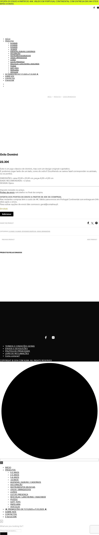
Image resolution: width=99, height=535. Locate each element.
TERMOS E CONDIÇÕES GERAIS (20, 346)
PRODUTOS (9, 41)
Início (49, 96)
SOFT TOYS (14, 68)
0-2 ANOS (13, 43)
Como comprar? (12, 356)
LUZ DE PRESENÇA (17, 62)
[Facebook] (89, 223)
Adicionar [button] (7, 282)
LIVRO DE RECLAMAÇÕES (17, 353)
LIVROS (13, 60)
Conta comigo (92, 276)
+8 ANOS (13, 49)
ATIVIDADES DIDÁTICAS (29, 231)
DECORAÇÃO (15, 53)
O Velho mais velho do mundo (23, 276)
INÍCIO (7, 39)
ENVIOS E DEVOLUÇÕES (16, 348)
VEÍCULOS (14, 72)
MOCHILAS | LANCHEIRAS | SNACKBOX (24, 64)
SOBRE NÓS (9, 76)
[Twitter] (93, 223)
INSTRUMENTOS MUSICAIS (20, 55)
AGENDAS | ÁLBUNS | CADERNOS (22, 51)
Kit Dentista (74, 274)
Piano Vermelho (56, 277)
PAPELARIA (14, 70)
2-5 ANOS (13, 45)
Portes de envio (7, 192)
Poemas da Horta (39, 275)
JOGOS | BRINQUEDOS (18, 57)
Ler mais (57, 286)
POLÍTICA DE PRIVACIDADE (17, 351)
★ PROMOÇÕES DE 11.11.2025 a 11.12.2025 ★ (21, 74)
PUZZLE (13, 66)
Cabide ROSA (6, 274)
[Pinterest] (97, 223)
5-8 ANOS (13, 47)
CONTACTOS (10, 78)
